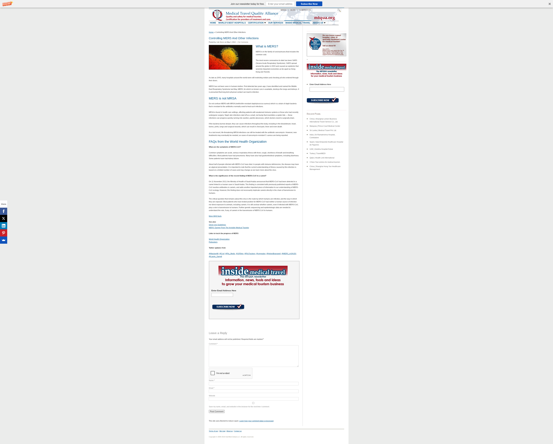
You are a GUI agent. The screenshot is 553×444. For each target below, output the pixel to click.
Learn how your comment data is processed (256, 421)
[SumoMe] (3, 240)
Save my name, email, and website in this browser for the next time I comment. (239, 407)
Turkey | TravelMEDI (317, 153)
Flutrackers (213, 242)
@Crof (221, 254)
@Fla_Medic (230, 254)
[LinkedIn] (3, 225)
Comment (213, 344)
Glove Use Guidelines (217, 225)
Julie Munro (220, 42)
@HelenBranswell (273, 254)
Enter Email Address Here (223, 290)
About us (230, 431)
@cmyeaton (261, 254)
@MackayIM (213, 254)
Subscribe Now (309, 3)
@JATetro (240, 254)
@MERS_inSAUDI (289, 254)
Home (211, 32)
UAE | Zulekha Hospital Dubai (321, 149)
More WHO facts (215, 216)
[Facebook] (3, 211)
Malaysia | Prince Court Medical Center (325, 126)
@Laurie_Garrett (215, 257)
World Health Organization (219, 239)
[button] (276, 4)
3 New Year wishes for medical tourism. (325, 162)
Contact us (238, 431)
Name (212, 380)
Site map (222, 431)
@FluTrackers (249, 254)
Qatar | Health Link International (322, 158)
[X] (3, 218)
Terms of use (213, 431)
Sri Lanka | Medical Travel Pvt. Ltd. (323, 130)
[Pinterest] (3, 232)
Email (211, 388)
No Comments (243, 42)
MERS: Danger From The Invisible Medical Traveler (229, 228)
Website (212, 396)
